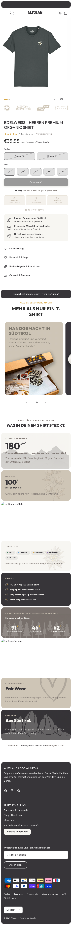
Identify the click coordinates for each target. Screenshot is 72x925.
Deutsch (11, 909)
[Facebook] (5, 791)
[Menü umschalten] (6, 13)
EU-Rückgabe (10, 898)
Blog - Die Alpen (13, 815)
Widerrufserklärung (50, 894)
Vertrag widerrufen (17, 831)
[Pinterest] (18, 791)
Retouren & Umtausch (16, 810)
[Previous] (27, 402)
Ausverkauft (36, 182)
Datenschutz (32, 894)
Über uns (9, 820)
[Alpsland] (36, 13)
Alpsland (15, 918)
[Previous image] (55, 99)
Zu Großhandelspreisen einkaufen (22, 825)
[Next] (45, 402)
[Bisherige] (5, 4)
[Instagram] (12, 791)
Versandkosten (43, 142)
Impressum (18, 894)
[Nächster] (66, 4)
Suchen (7, 894)
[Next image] (67, 99)
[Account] (58, 13)
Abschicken (15, 864)
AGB (64, 894)
